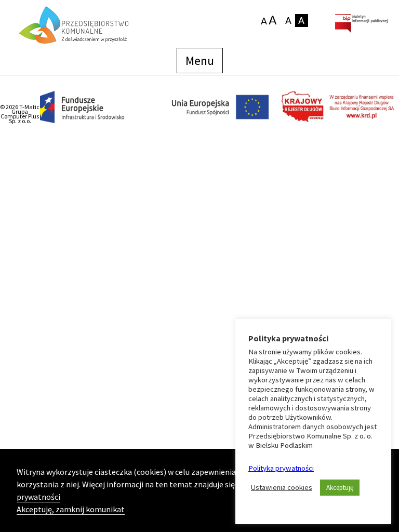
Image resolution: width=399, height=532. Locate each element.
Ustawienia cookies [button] (281, 487)
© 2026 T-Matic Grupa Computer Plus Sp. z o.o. (19, 114)
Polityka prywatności (281, 468)
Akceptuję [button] (339, 487)
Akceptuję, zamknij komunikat (71, 509)
